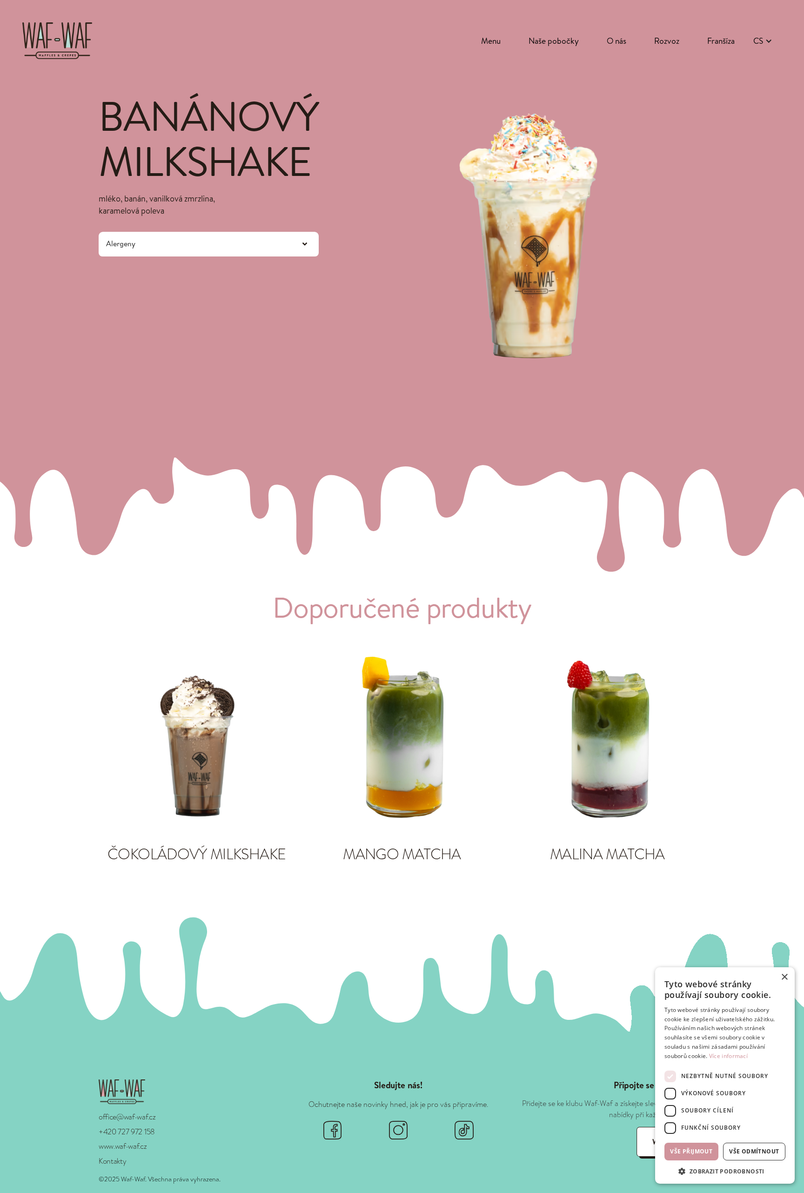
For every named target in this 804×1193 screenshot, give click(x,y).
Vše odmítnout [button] (754, 1151)
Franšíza (721, 41)
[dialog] (725, 1075)
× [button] (784, 977)
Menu (491, 41)
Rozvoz (666, 41)
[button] (763, 40)
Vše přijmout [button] (691, 1151)
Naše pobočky (554, 41)
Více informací (728, 1056)
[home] (57, 40)
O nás (616, 41)
